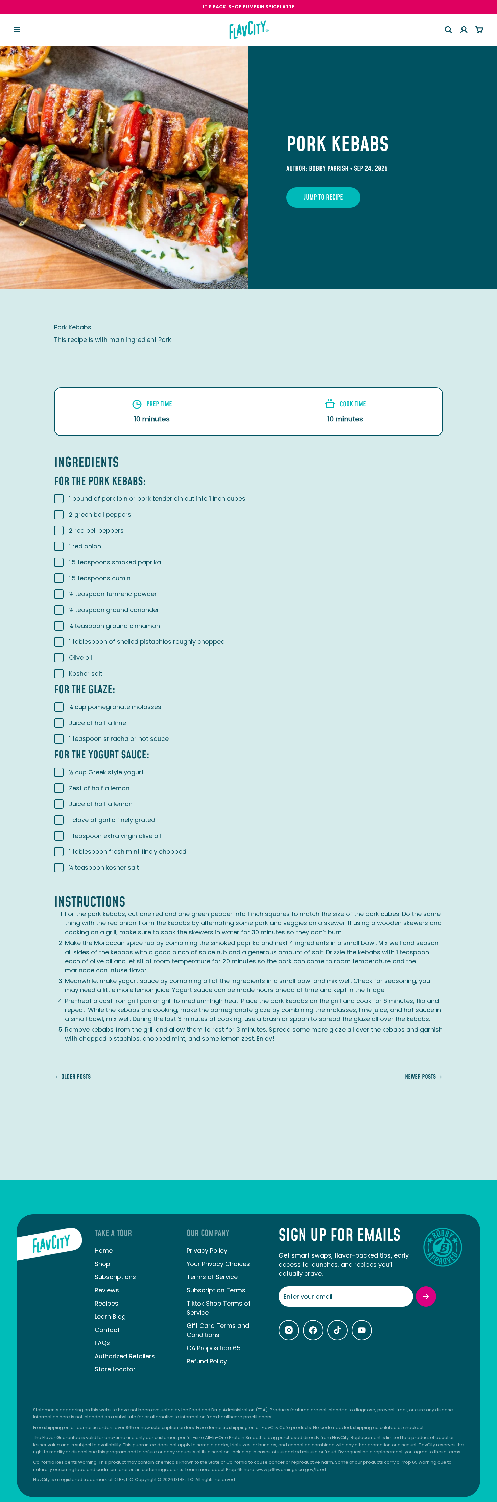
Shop (102, 1264)
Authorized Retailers (125, 1356)
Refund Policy (207, 1361)
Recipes (106, 1303)
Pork (164, 339)
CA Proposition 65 (214, 1348)
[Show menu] (17, 30)
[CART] (479, 30)
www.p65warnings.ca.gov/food (291, 1469)
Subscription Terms (216, 1290)
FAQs (102, 1343)
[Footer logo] (49, 1306)
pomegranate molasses (124, 707)
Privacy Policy (207, 1250)
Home (104, 1250)
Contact (107, 1329)
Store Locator (115, 1369)
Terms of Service (212, 1277)
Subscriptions (115, 1277)
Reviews (107, 1290)
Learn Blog (110, 1316)
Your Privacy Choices (218, 1264)
